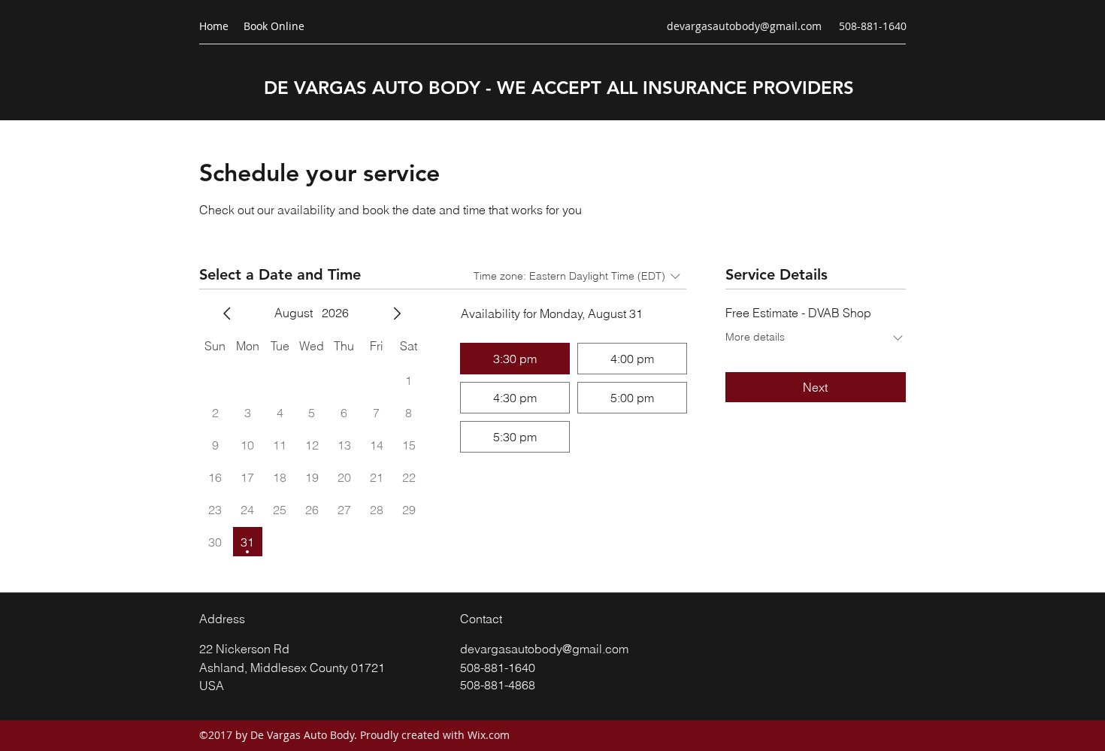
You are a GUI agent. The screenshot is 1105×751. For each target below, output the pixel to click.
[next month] (397, 313)
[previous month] (227, 313)
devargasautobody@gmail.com (744, 26)
